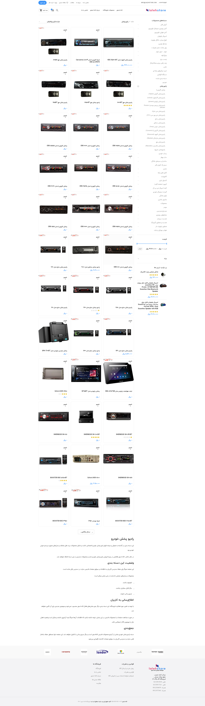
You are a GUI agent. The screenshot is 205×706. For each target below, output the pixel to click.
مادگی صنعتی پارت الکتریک (149, 272)
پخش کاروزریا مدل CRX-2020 (90, 227)
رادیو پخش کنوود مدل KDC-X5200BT (120, 60)
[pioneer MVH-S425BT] (86, 668)
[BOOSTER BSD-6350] (118, 584)
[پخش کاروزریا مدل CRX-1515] (53, 209)
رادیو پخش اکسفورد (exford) (156, 97)
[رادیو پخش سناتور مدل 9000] (86, 249)
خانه (132, 21)
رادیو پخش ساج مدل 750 (124, 308)
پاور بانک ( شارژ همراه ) (159, 47)
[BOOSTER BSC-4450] (86, 544)
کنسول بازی (163, 180)
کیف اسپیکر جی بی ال (160, 188)
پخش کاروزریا (160, 90)
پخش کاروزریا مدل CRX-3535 (90, 186)
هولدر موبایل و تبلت (160, 230)
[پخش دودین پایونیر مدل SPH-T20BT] (53, 333)
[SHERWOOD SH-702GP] (86, 417)
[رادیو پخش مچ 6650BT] (86, 85)
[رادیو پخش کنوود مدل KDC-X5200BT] (118, 42)
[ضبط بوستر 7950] (86, 503)
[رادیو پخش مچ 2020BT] (118, 85)
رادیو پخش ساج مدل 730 (91, 351)
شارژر (165, 169)
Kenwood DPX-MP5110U (91, 642)
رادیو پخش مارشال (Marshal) (156, 138)
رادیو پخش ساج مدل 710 (59, 308)
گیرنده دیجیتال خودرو (160, 192)
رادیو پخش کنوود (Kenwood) (156, 134)
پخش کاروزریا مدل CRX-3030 (57, 186)
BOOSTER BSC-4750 (59, 561)
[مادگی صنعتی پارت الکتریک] (163, 275)
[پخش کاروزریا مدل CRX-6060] (86, 128)
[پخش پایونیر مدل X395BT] (86, 373)
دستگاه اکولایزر (162, 74)
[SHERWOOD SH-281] (53, 417)
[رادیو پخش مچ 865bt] (53, 42)
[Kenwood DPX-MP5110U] (86, 624)
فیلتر (139, 249)
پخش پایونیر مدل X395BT (91, 391)
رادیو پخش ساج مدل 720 (91, 308)
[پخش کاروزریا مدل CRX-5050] (118, 168)
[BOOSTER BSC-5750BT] (53, 460)
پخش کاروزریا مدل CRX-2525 (122, 227)
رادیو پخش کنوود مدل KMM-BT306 (120, 685)
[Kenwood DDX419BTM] (53, 584)
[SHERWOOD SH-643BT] (118, 417)
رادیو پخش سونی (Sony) (157, 126)
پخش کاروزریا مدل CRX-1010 (123, 267)
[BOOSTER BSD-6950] (86, 584)
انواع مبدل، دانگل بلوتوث (159, 40)
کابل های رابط (162, 172)
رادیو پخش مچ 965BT (60, 102)
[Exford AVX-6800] (86, 460)
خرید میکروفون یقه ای (160, 71)
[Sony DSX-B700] (118, 624)
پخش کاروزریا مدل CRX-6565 (122, 146)
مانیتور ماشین (162, 199)
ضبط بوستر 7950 (94, 521)
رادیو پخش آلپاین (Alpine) (157, 94)
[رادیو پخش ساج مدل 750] (118, 290)
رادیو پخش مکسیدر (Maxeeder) (155, 146)
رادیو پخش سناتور (159, 123)
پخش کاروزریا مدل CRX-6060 (90, 146)
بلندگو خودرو (163, 44)
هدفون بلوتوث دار (161, 226)
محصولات (164, 203)
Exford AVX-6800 (94, 478)
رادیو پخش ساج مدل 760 (59, 267)
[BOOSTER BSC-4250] (118, 544)
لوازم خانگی (163, 195)
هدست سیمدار (162, 219)
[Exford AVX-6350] (53, 373)
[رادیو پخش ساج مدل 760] (53, 249)
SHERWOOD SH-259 (125, 478)
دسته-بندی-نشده (161, 78)
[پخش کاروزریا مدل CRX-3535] (86, 168)
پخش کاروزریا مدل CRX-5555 (57, 146)
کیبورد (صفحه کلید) (160, 184)
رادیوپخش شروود (159, 149)
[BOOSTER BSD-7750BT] (118, 503)
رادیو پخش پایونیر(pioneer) (156, 101)
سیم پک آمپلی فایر (161, 165)
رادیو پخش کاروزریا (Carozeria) (155, 130)
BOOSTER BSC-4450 (92, 561)
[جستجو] (57, 10)
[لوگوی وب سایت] (156, 10)
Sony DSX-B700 (126, 642)
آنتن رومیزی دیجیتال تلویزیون (157, 28)
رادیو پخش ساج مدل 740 (124, 351)
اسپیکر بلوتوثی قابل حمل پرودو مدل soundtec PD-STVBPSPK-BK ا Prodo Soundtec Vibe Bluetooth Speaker (148, 287)
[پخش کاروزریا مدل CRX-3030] (53, 168)
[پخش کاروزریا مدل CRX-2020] (86, 209)
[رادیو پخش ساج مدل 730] (86, 333)
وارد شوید (42, 3)
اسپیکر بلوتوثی (162, 36)
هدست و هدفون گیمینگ (159, 222)
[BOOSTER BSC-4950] (53, 503)
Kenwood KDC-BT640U (59, 642)
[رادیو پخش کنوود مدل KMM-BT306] (118, 668)
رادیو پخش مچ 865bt (60, 60)
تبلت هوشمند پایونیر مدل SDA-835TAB (118, 391)
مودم (165, 207)
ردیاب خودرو (163, 153)
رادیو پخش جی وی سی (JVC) (156, 115)
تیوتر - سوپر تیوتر (161, 51)
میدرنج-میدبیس (162, 211)
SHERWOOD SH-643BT (124, 434)
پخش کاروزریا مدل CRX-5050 (122, 186)
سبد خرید (45, 10)
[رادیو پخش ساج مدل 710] (53, 290)
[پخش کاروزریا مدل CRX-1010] (118, 249)
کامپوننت (164, 176)
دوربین (164, 82)
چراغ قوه (164, 55)
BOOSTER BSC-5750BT (58, 478)
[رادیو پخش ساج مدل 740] (118, 333)
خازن (165, 67)
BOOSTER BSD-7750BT (123, 521)
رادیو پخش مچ (160, 142)
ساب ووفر (164, 157)
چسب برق (163, 59)
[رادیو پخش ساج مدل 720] (86, 290)
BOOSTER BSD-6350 (125, 602)
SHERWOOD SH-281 (60, 434)
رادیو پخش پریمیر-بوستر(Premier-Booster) (154, 106)
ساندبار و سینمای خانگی (159, 161)
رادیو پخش (163, 86)
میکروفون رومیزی (161, 215)
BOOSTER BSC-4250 (125, 561)
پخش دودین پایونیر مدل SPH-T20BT (54, 351)
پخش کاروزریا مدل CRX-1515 (57, 227)
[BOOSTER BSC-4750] (53, 544)
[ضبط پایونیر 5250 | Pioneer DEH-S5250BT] (53, 668)
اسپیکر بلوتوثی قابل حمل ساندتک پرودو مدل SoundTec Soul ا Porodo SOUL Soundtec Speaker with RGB (148, 305)
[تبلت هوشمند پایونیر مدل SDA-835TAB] (118, 373)
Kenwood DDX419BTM (59, 602)
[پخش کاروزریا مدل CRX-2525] (118, 209)
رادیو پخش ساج (160, 119)
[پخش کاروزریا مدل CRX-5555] (53, 128)
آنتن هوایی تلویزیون (160, 32)
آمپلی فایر (164, 24)
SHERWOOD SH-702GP (92, 434)
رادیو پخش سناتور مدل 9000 (90, 267)
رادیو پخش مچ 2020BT (124, 102)
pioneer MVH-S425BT (92, 685)
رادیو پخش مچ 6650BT (92, 102)
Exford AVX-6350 (61, 391)
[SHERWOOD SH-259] (118, 460)
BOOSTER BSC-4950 (60, 521)
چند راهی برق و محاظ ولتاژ (158, 63)
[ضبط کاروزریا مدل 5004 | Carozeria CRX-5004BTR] (86, 42)
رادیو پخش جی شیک (158, 111)
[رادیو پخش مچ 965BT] (53, 85)
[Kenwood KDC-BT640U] (53, 624)
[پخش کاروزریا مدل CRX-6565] (118, 128)
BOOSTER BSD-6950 (92, 602)
